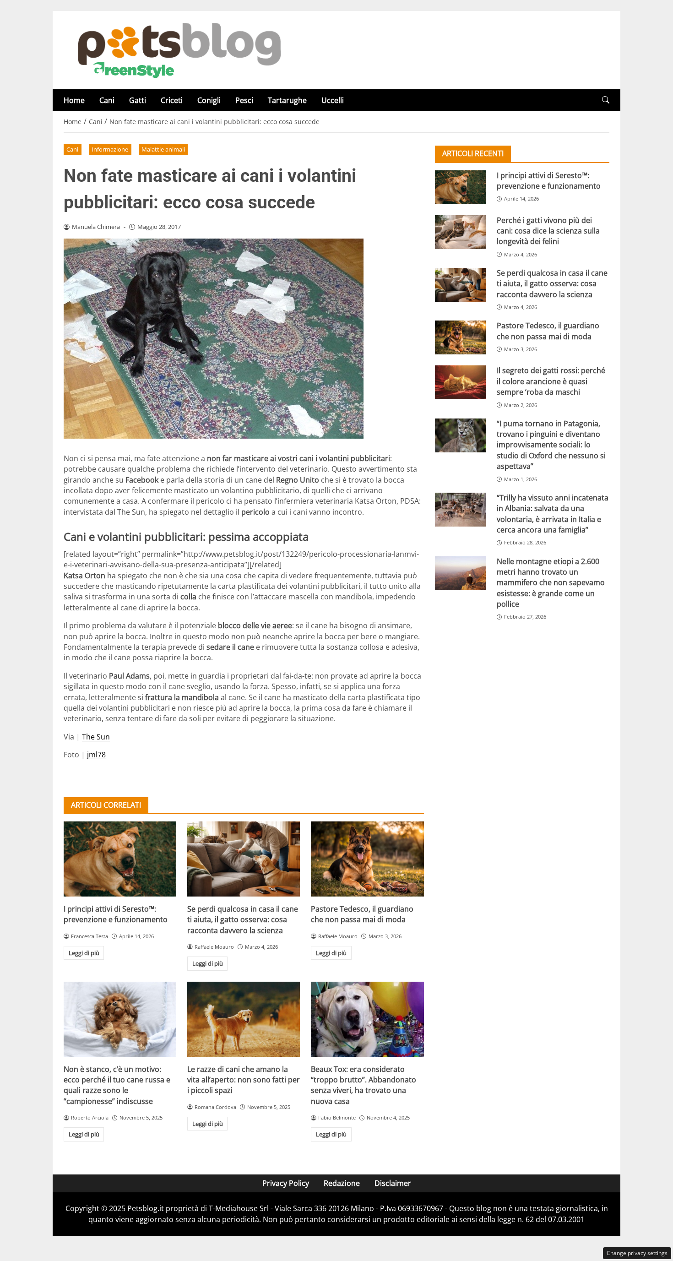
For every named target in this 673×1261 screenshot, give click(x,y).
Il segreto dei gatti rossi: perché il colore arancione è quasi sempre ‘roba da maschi (551, 381)
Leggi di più (84, 953)
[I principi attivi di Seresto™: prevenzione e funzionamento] (120, 859)
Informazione (110, 149)
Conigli (209, 100)
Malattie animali (163, 149)
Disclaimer (392, 1183)
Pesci (244, 100)
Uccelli (332, 100)
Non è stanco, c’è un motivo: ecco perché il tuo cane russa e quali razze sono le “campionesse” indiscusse (117, 1085)
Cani (106, 100)
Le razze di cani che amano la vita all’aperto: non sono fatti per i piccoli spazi (243, 1080)
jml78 (96, 755)
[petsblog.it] (178, 49)
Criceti (172, 100)
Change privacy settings (637, 1253)
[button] (605, 100)
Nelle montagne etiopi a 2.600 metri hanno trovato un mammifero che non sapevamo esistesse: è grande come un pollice (551, 582)
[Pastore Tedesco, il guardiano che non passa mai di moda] (367, 859)
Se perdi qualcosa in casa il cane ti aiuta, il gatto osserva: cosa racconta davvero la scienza (242, 919)
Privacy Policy (285, 1183)
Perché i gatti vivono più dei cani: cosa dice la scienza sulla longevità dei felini (548, 230)
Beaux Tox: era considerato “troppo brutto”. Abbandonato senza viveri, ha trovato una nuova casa (363, 1085)
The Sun (96, 737)
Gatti (137, 100)
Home (74, 100)
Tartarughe (287, 100)
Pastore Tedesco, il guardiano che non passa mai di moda (362, 914)
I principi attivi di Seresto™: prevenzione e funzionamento (116, 914)
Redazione (342, 1183)
